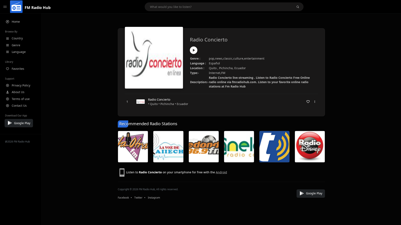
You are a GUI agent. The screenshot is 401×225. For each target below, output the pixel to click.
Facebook (123, 197)
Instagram (154, 197)
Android (221, 172)
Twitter (138, 197)
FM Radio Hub (38, 7)
